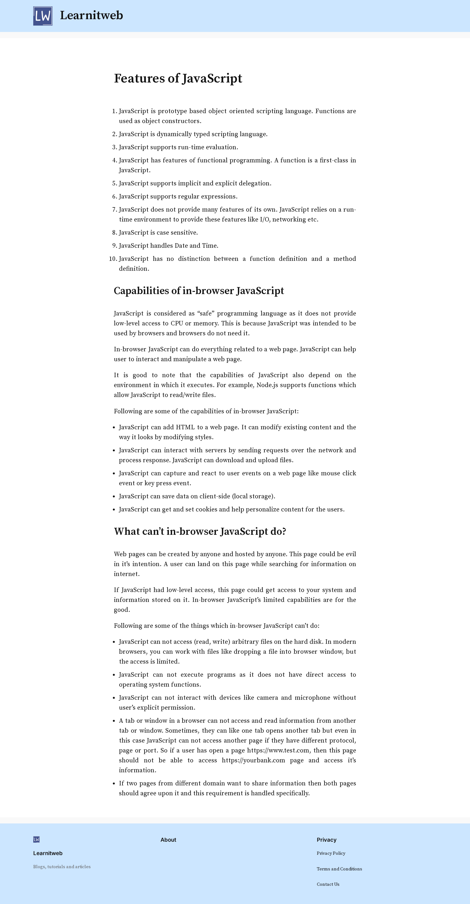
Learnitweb (48, 853)
